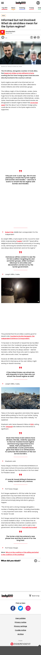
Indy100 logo (20, 2)
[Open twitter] (20, 608)
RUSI (32, 424)
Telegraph (9, 427)
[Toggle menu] (3, 3)
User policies (20, 618)
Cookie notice (20, 630)
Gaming (22, 8)
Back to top (35, 596)
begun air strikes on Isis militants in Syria (19, 73)
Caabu (19, 241)
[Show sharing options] (38, 301)
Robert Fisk (9, 232)
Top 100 (4, 8)
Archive (21, 634)
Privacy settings (20, 626)
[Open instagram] (28, 608)
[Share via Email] (38, 37)
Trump (31, 8)
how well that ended (29, 527)
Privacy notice (20, 622)
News (13, 8)
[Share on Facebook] (31, 37)
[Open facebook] (12, 608)
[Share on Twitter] (35, 37)
